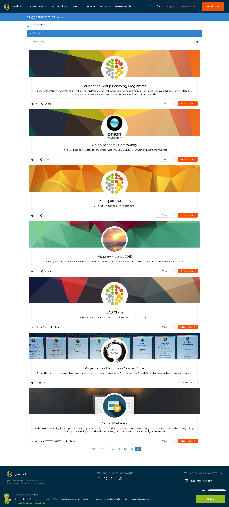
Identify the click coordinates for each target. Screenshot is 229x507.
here (45, 483)
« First (92, 449)
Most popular (40, 24)
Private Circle (188, 383)
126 (137, 449)
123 (119, 449)
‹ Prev (101, 449)
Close (210, 499)
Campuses (37, 6)
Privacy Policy (40, 503)
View (164, 103)
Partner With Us (125, 6)
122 (113, 449)
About (104, 6)
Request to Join (187, 103)
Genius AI (213, 6)
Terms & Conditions (23, 503)
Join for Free (188, 6)
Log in (170, 6)
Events (76, 6)
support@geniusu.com (201, 481)
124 (125, 449)
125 (131, 449)
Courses (90, 6)
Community (58, 6)
